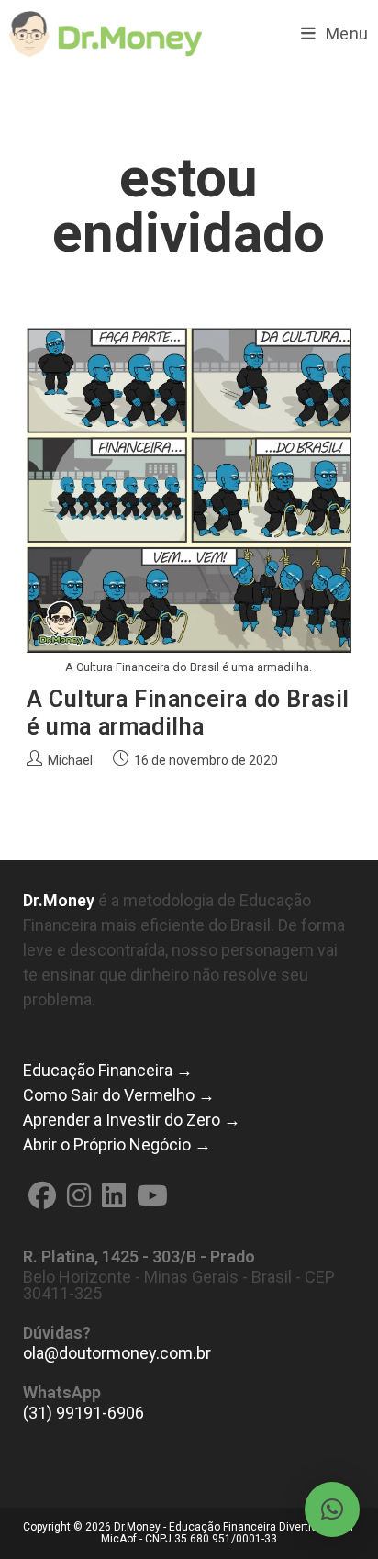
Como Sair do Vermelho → (119, 1095)
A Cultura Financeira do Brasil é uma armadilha (188, 713)
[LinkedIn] (114, 1196)
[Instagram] (79, 1196)
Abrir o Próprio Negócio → (117, 1144)
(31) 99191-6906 (83, 1412)
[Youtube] (152, 1196)
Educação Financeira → (108, 1070)
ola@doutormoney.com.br (117, 1353)
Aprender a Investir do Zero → (131, 1119)
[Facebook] (42, 1196)
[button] (332, 1509)
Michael (70, 760)
